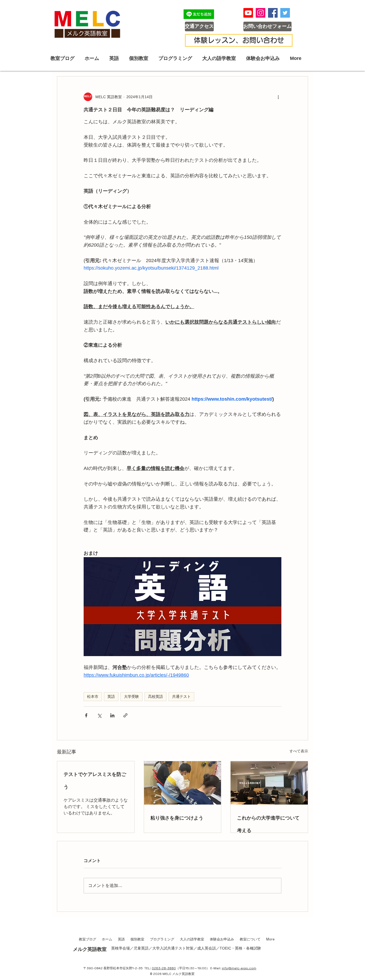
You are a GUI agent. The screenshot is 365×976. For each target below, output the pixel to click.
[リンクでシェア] (125, 715)
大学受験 (131, 696)
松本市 (92, 696)
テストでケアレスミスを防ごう (95, 780)
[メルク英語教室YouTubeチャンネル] (248, 13)
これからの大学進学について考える (268, 823)
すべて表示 (298, 751)
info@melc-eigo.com (239, 968)
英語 (111, 696)
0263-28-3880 (164, 968)
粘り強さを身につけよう (176, 817)
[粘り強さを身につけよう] (182, 783)
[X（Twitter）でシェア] (99, 715)
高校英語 (155, 696)
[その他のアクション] (278, 97)
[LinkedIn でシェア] (112, 715)
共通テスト (181, 696)
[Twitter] (285, 13)
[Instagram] (260, 13)
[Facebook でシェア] (86, 715)
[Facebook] (273, 13)
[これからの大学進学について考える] (269, 783)
